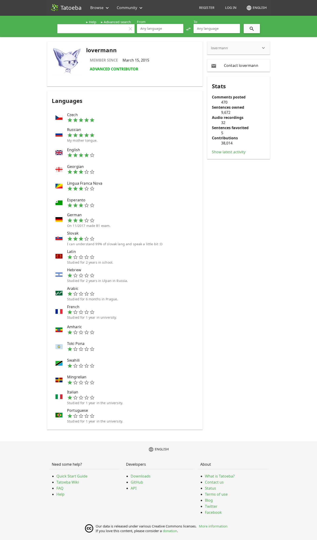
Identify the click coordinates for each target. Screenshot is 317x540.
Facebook (213, 512)
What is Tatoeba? (220, 476)
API (133, 488)
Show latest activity (229, 151)
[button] (188, 28)
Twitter (211, 506)
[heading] (238, 48)
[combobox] (160, 28)
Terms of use (216, 494)
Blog (209, 500)
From (141, 21)
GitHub (137, 482)
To (195, 21)
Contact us (214, 482)
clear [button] (130, 29)
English (256, 8)
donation (170, 530)
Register (206, 7)
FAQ (60, 488)
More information (213, 526)
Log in (230, 7)
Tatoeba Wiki (67, 482)
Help (92, 22)
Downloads (141, 476)
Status (210, 488)
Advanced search (117, 22)
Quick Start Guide (71, 476)
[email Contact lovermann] (238, 65)
